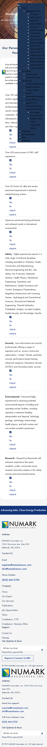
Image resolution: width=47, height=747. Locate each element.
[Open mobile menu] (19, 2)
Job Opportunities (10, 610)
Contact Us (7, 633)
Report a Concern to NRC (18, 658)
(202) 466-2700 (10, 580)
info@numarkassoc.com (14, 569)
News (4, 615)
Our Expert (7, 596)
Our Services (8, 601)
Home (4, 592)
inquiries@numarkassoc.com (16, 565)
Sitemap (5, 638)
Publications (7, 605)
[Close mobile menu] (19, 5)
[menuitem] (24, 8)
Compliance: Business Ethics (15, 624)
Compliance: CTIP (10, 619)
